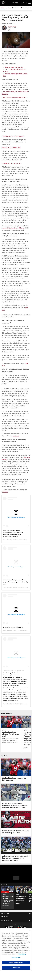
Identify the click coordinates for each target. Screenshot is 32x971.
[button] (16, 40)
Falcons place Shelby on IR (13, 65)
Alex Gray (15, 537)
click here (16, 431)
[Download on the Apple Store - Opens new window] (9, 925)
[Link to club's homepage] (3, 2)
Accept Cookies (16, 967)
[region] (16, 949)
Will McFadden (12, 26)
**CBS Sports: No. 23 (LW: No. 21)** (13, 132)
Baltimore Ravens (9, 455)
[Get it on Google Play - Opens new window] (21, 926)
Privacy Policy (8, 954)
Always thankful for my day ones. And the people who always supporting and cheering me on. (15, 580)
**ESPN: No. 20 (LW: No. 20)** (11, 143)
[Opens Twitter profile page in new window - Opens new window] (9, 30)
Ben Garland (16, 701)
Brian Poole (16, 628)
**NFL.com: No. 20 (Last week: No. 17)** (15, 93)
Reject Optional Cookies (16, 962)
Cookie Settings (16, 957)
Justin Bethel (16, 585)
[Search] (26, 3)
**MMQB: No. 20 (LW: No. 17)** (12, 159)
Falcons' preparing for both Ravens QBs (17, 71)
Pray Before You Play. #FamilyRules (13, 625)
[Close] (30, 931)
